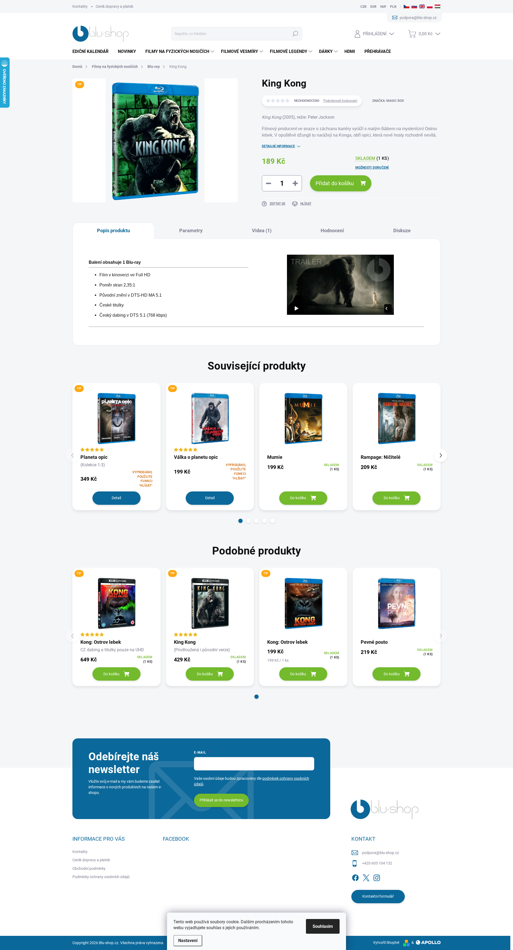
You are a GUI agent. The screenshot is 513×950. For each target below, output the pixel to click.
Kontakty (80, 6)
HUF (383, 7)
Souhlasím (323, 926)
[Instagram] (377, 877)
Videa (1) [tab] (261, 230)
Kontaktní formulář (378, 896)
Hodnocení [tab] (332, 230)
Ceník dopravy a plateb (114, 6)
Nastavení (187, 940)
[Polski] (430, 7)
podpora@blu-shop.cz (380, 853)
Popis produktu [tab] (113, 230)
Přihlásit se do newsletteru (221, 800)
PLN (393, 7)
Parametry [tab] (191, 230)
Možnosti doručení (372, 167)
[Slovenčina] (414, 7)
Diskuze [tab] (402, 230)
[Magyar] (437, 7)
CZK (363, 7)
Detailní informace (278, 146)
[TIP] (116, 418)
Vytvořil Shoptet (386, 942)
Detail (116, 498)
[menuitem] (92, 52)
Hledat (295, 34)
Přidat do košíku (335, 183)
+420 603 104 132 (377, 863)
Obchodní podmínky (89, 868)
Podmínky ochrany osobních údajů (101, 877)
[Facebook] (355, 877)
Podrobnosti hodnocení (340, 101)
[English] (422, 7)
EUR (373, 7)
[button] (240, 520)
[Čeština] (406, 7)
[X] (366, 877)
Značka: (388, 101)
